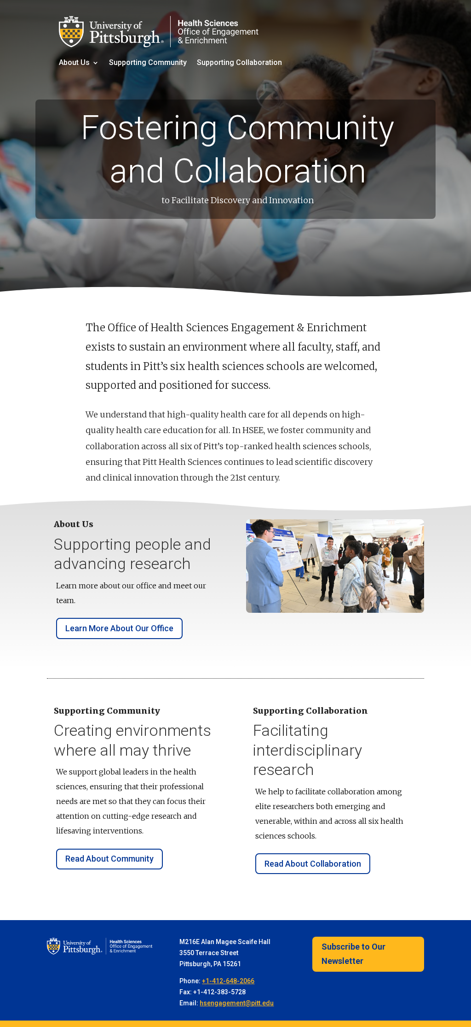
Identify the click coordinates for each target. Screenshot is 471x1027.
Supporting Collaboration (239, 63)
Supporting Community (148, 63)
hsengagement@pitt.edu (237, 1003)
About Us (74, 63)
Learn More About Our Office (119, 628)
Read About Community (109, 858)
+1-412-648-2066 (228, 981)
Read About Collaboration (312, 864)
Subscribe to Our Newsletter (353, 954)
